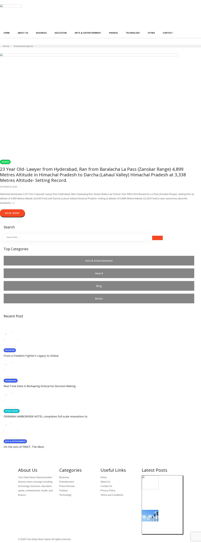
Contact (168, 33)
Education (61, 33)
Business (41, 33)
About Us (23, 33)
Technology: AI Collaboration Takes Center (158, 498)
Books (99, 298)
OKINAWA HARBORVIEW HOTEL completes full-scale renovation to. (46, 416)
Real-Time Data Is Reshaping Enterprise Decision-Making (40, 386)
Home (7, 33)
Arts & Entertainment (88, 33)
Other (151, 33)
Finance (113, 33)
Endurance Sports (23, 46)
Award (99, 273)
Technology (133, 33)
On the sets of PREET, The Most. (24, 447)
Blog (99, 286)
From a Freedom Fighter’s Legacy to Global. (31, 355)
